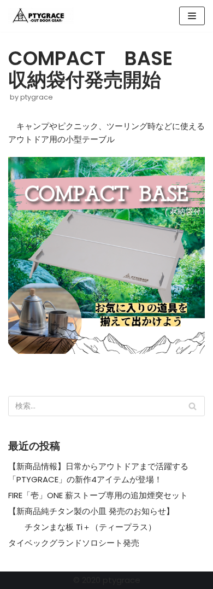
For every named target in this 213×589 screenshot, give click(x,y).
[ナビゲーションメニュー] (192, 16)
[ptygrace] (41, 16)
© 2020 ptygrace (106, 580)
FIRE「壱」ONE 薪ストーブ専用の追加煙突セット (98, 495)
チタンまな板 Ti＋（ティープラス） (82, 527)
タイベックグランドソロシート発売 (73, 543)
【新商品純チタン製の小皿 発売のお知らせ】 (91, 511)
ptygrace (36, 97)
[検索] (192, 406)
